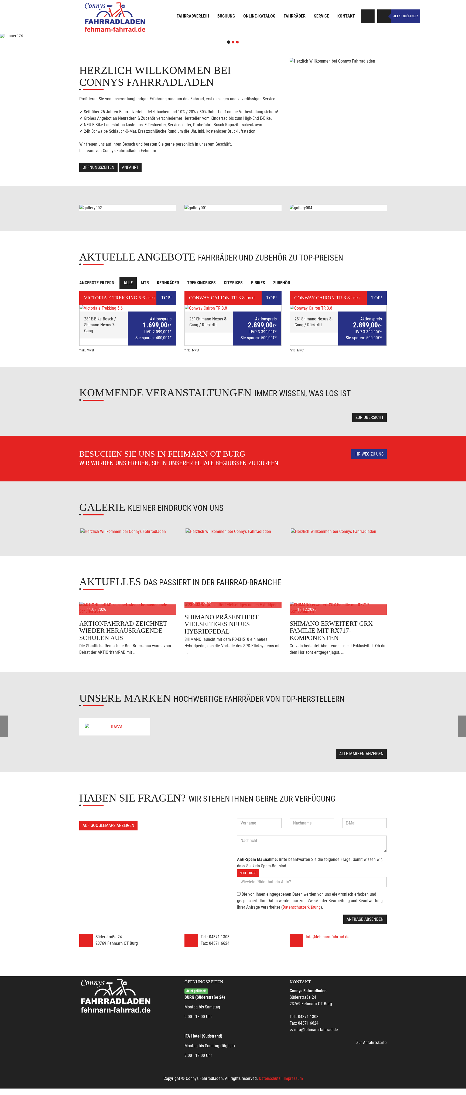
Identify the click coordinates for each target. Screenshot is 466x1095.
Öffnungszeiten (98, 167)
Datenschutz (269, 1078)
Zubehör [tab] (281, 282)
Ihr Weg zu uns (368, 454)
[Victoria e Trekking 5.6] (128, 308)
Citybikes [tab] (233, 282)
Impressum (293, 1078)
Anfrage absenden (365, 919)
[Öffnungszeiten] (384, 16)
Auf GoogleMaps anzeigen (108, 825)
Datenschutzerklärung (302, 907)
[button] (35, 36)
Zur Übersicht (369, 417)
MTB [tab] (145, 282)
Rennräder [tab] (168, 282)
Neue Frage (248, 873)
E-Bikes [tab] (258, 282)
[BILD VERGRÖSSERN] (127, 531)
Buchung (226, 16)
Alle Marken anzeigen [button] (361, 753)
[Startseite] (115, 17)
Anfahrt (130, 167)
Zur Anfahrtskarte (371, 1042)
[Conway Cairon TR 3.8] (233, 308)
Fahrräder (295, 16)
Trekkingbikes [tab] (201, 282)
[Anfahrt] (368, 16)
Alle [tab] (128, 282)
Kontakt (346, 16)
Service (321, 16)
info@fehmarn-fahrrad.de (328, 936)
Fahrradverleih (193, 16)
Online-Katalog (259, 16)
